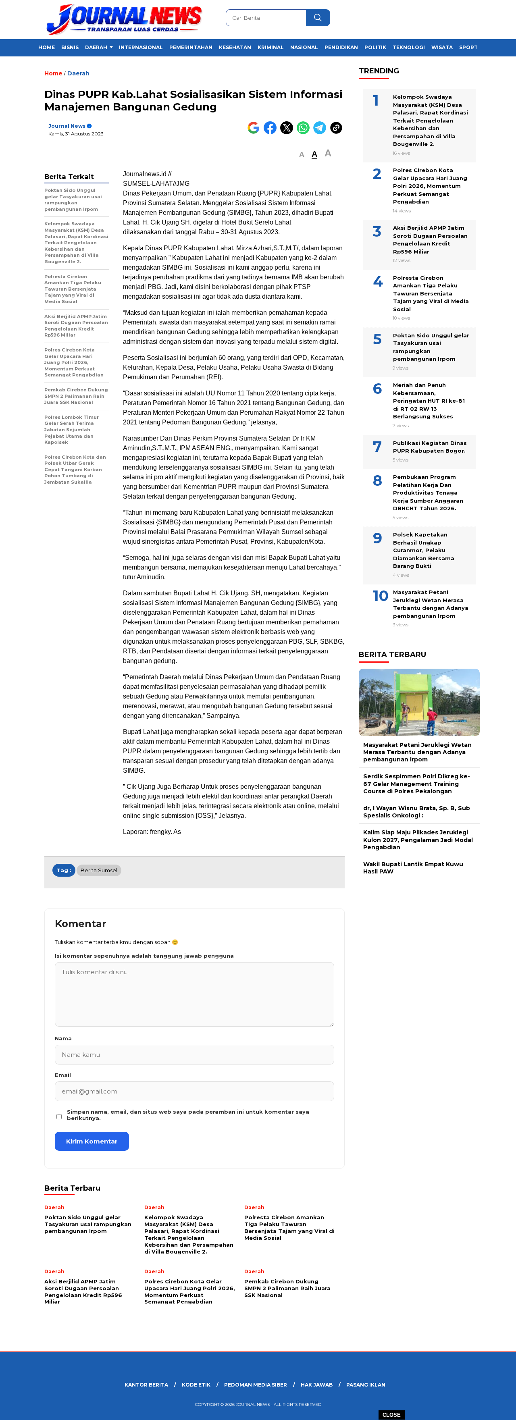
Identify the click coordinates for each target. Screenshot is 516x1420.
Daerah (96, 47)
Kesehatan (235, 47)
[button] (302, 154)
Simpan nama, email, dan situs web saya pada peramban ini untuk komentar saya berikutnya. (188, 1114)
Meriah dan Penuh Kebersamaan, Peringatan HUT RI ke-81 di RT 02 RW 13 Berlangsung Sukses (429, 401)
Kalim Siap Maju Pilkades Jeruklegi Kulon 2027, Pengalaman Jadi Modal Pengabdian (418, 840)
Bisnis (70, 47)
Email (63, 1075)
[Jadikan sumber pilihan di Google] (255, 132)
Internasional (141, 47)
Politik (375, 47)
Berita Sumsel (99, 870)
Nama (63, 1038)
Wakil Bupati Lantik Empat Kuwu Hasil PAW (413, 868)
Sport (468, 47)
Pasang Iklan (365, 1385)
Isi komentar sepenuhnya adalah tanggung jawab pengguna (144, 955)
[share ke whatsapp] (305, 132)
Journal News (66, 126)
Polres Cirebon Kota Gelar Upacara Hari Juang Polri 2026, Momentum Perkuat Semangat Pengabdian (430, 186)
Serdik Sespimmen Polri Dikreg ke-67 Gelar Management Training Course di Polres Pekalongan (416, 784)
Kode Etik (196, 1385)
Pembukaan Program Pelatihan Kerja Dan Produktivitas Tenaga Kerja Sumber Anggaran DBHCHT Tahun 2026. (428, 492)
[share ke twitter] (288, 132)
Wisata (442, 47)
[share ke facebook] (272, 132)
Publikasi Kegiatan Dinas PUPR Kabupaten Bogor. (430, 447)
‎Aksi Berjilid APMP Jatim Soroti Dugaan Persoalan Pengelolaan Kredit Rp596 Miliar (430, 240)
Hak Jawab (317, 1385)
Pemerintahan (190, 47)
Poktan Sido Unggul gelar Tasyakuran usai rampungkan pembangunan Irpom (431, 347)
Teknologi (409, 47)
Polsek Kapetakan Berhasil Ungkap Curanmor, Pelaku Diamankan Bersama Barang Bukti (423, 550)
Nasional (304, 47)
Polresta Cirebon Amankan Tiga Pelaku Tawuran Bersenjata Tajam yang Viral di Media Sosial (431, 293)
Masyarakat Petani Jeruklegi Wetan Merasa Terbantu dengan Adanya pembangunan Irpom (430, 604)
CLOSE (392, 1415)
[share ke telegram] (321, 132)
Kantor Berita (146, 1385)
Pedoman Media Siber (255, 1385)
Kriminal (271, 47)
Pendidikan (341, 47)
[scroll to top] (494, 1407)
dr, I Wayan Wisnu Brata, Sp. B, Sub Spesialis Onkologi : (416, 812)
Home (46, 47)
